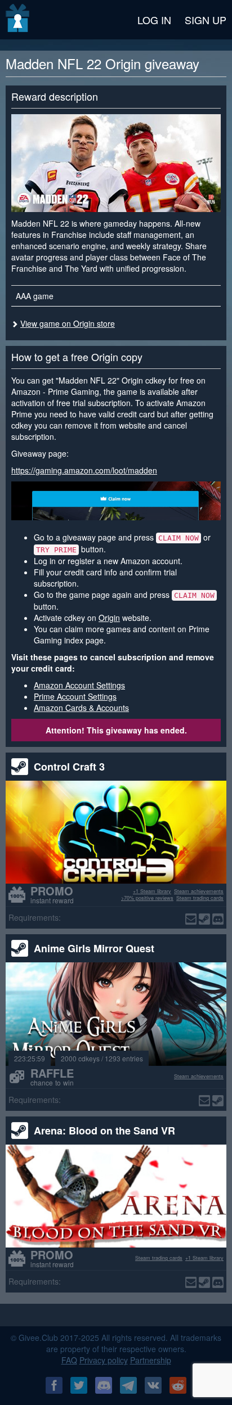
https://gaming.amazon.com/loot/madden (84, 470)
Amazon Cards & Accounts (81, 707)
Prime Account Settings (75, 696)
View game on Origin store (67, 323)
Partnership (150, 1360)
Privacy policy (103, 1360)
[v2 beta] (18, 19)
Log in (154, 19)
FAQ (69, 1360)
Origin (109, 617)
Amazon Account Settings (79, 685)
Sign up (205, 19)
